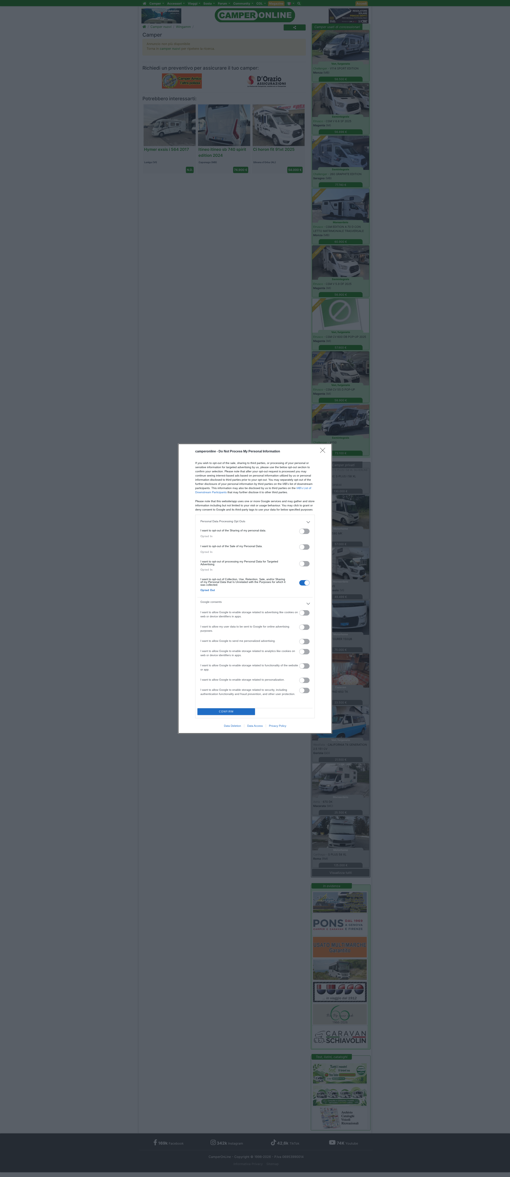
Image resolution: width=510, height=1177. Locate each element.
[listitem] (255, 522)
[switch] (304, 531)
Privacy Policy (277, 725)
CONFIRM (226, 711)
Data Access (255, 725)
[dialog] (255, 588)
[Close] (324, 451)
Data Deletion (232, 725)
